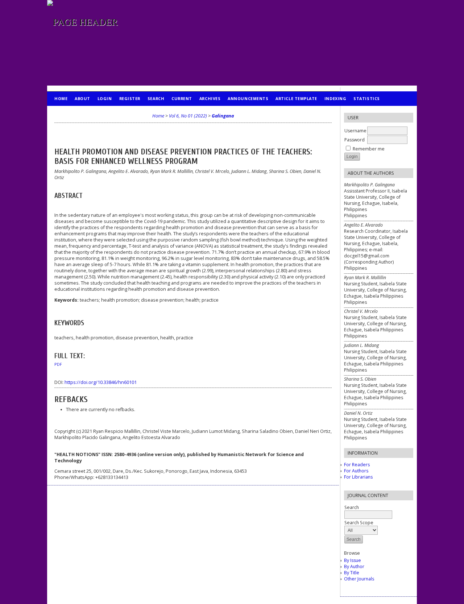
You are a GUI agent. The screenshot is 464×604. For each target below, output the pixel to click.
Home (60, 98)
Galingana (223, 116)
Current (181, 98)
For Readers (357, 465)
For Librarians (358, 477)
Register (129, 98)
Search (351, 507)
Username (355, 131)
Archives (209, 98)
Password (354, 140)
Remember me (369, 149)
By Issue (352, 560)
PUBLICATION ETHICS (78, 113)
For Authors (356, 471)
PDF (58, 364)
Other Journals (359, 579)
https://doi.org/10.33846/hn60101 (101, 382)
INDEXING (335, 98)
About (82, 98)
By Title (351, 573)
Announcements (248, 98)
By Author (354, 566)
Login (105, 98)
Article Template (296, 98)
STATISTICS (366, 98)
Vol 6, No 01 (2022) (188, 116)
